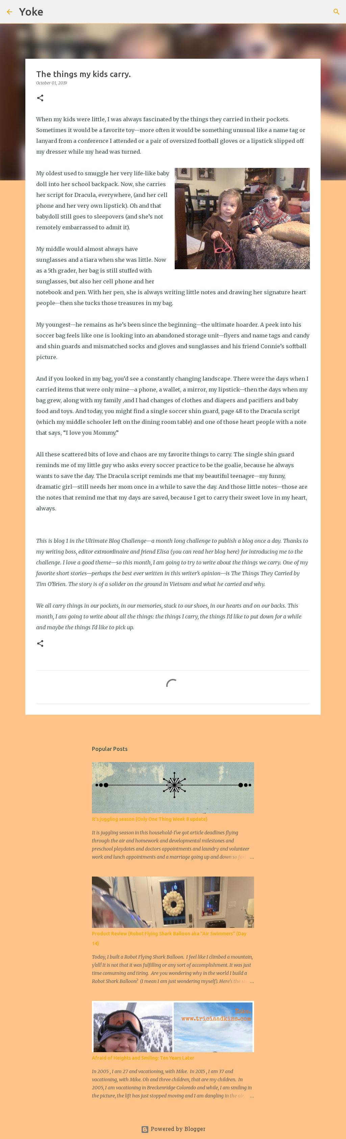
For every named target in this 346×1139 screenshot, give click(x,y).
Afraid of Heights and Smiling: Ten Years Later (143, 1058)
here (232, 551)
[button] (40, 98)
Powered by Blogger (177, 1129)
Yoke (31, 11)
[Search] (53, 12)
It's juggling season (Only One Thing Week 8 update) (149, 819)
